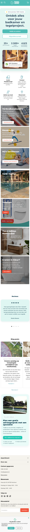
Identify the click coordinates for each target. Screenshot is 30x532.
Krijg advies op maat (15, 36)
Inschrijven (25, 510)
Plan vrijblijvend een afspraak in (13, 437)
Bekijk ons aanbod (15, 31)
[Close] (28, 518)
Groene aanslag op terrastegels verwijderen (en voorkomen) (11, 363)
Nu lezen (10, 383)
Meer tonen (14, 390)
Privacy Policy (4, 525)
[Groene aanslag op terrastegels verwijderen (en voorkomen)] (11, 349)
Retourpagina (4, 475)
